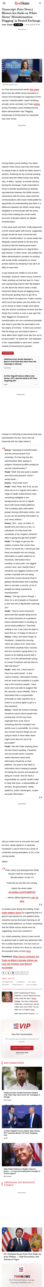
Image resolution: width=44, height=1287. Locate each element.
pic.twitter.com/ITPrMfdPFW (22, 892)
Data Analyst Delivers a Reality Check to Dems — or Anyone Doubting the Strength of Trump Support (22, 1171)
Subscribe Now (22, 1052)
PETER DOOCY (17, 984)
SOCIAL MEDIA (32, 984)
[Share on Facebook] (13, 973)
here (28, 951)
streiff (5, 1138)
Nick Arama (7, 1100)
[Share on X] (3, 973)
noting (37, 104)
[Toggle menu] (4, 3)
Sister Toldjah (7, 25)
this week (34, 89)
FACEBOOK (20, 982)
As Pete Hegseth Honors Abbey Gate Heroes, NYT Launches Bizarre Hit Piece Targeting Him (22, 1133)
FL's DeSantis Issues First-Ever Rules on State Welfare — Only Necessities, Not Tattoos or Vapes (22, 1257)
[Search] (40, 3)
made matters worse (11, 913)
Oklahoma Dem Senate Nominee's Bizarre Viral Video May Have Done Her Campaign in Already (22, 1095)
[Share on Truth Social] (8, 973)
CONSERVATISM (7, 982)
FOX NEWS (32, 982)
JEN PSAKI (5, 984)
